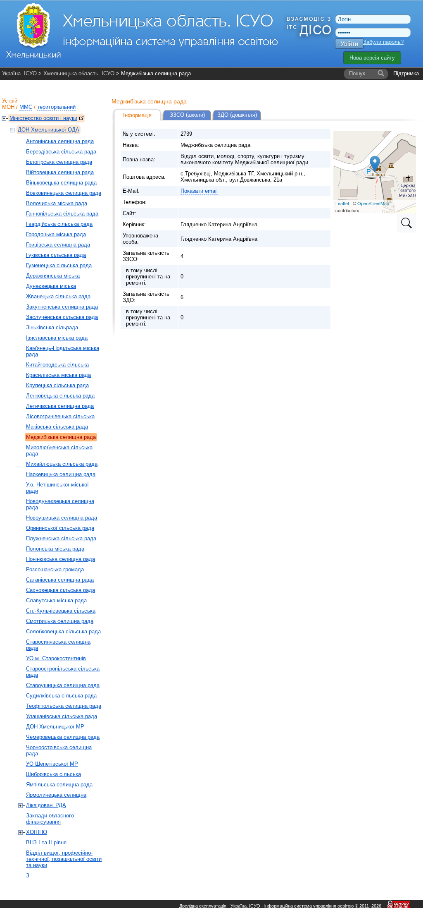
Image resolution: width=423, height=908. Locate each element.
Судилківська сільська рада (61, 695)
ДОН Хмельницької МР (55, 727)
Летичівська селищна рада (60, 406)
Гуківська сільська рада (56, 255)
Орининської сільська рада (60, 528)
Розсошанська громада (55, 569)
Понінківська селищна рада (60, 559)
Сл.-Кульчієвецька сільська (60, 611)
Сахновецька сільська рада (60, 590)
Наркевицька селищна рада (60, 474)
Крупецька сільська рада (57, 385)
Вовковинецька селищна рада (63, 193)
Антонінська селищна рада (60, 141)
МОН (8, 107)
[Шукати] (381, 73)
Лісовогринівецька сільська (60, 416)
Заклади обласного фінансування (50, 818)
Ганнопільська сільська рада (62, 214)
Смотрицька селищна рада (59, 621)
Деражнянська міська (53, 276)
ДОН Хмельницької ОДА (48, 130)
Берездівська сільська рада (61, 152)
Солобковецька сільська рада (63, 631)
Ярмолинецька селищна (56, 795)
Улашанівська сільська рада (61, 716)
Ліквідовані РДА (46, 805)
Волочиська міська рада (56, 203)
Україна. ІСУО (19, 73)
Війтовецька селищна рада (60, 172)
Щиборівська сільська (53, 774)
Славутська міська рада (56, 600)
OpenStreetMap (373, 203)
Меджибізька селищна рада (61, 437)
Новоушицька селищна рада (61, 518)
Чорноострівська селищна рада (59, 750)
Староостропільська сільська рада (63, 672)
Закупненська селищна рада (62, 307)
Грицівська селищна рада (58, 245)
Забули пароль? (383, 42)
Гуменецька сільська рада (59, 265)
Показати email (199, 191)
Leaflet (342, 203)
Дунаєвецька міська (51, 286)
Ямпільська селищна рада (59, 784)
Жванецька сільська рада (58, 296)
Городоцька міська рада (56, 234)
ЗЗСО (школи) (187, 115)
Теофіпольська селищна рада (63, 706)
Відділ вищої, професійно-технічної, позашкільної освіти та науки (64, 859)
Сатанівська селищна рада (60, 580)
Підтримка (406, 73)
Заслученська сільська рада (62, 317)
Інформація (137, 115)
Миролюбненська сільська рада (59, 450)
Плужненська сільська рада (61, 538)
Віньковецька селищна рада (61, 183)
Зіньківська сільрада (52, 327)
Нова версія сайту (372, 58)
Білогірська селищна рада (59, 162)
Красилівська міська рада (58, 375)
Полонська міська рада (55, 549)
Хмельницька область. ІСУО (78, 73)
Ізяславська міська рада (57, 338)
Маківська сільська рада (57, 427)
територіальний (56, 107)
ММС (25, 107)
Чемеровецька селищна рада (63, 737)
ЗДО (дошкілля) (237, 115)
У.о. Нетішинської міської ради (57, 488)
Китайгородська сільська (57, 365)
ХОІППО (36, 832)
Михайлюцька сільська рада (61, 464)
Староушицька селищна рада (63, 685)
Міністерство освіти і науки (43, 118)
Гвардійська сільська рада (59, 224)
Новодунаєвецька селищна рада (60, 504)
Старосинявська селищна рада (58, 645)
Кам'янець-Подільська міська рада (62, 351)
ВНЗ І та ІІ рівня (46, 842)
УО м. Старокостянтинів (56, 658)
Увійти (349, 43)
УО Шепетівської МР (52, 764)
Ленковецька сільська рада (60, 396)
